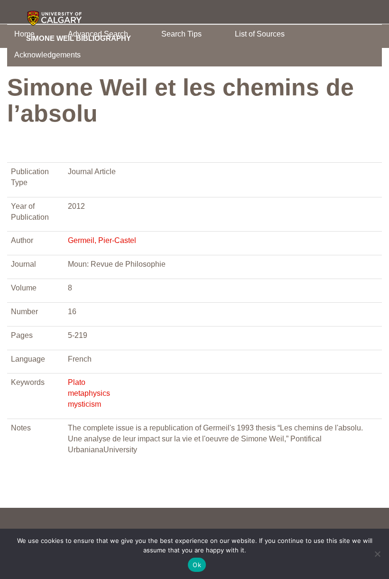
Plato (76, 382)
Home (24, 34)
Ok (197, 565)
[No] (377, 554)
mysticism (84, 404)
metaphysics (89, 393)
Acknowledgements (47, 55)
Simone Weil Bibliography (78, 38)
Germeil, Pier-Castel (102, 240)
